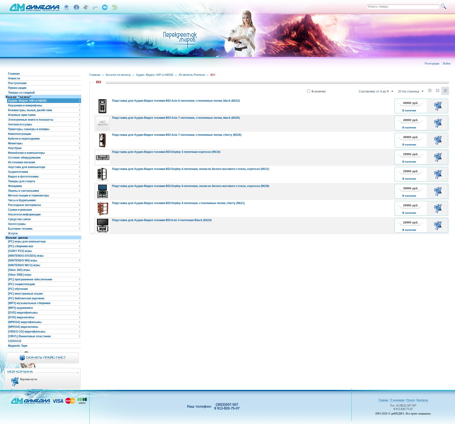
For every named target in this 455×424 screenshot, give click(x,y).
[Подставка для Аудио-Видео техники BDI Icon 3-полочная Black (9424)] (103, 226)
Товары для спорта (21, 181)
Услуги (13, 233)
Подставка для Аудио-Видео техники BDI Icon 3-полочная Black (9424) (162, 220)
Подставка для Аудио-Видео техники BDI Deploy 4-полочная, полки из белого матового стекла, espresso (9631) (190, 169)
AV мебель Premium (192, 75)
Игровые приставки (22, 115)
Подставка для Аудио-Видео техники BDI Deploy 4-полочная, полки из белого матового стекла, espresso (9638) (190, 186)
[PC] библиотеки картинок (26, 298)
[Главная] (67, 7)
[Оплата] (86, 7)
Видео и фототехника (23, 176)
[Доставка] (105, 7)
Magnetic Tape (17, 345)
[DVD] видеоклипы (21, 317)
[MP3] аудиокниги (20, 308)
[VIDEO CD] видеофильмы (26, 331)
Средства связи (19, 219)
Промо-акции (17, 88)
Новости (14, 78)
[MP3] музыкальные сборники (29, 303)
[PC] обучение (18, 289)
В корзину (438, 106)
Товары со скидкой (21, 92)
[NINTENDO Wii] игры (22, 260)
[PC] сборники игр (20, 246)
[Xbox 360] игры (19, 270)
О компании (397, 400)
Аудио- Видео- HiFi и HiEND (27, 100)
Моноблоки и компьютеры (26, 153)
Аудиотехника (18, 171)
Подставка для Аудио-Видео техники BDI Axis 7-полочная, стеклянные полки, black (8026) (176, 117)
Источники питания (21, 162)
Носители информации (24, 214)
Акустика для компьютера (26, 167)
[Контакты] (95, 7)
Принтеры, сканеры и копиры (28, 129)
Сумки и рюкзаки (20, 209)
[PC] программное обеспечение (30, 279)
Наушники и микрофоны (25, 105)
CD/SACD (14, 341)
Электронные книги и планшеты (30, 119)
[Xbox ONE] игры (19, 274)
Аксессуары (17, 224)
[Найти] (444, 7)
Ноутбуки (14, 148)
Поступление (17, 83)
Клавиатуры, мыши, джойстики (30, 110)
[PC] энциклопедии (21, 284)
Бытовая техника (20, 228)
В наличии (319, 91)
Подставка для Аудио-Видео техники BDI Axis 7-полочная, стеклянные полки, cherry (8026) (176, 135)
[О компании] (76, 7)
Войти (446, 63)
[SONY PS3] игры (20, 251)
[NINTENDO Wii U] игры (24, 265)
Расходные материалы (24, 205)
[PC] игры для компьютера (27, 241)
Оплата (410, 400)
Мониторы (15, 143)
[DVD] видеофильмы (23, 312)
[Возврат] (114, 7)
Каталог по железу (118, 75)
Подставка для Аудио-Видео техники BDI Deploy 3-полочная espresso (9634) (166, 152)
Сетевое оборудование (24, 157)
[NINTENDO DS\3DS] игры (26, 255)
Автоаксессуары (20, 124)
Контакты (422, 400)
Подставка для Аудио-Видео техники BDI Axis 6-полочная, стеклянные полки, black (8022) (176, 100)
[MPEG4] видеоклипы (23, 326)
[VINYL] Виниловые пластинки (29, 336)
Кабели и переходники (24, 138)
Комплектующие (19, 134)
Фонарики (15, 186)
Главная (14, 73)
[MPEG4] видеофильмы (24, 322)
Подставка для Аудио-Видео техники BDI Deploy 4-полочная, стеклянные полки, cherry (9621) (178, 203)
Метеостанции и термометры (28, 195)
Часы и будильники (22, 200)
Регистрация (432, 63)
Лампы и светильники (23, 190)
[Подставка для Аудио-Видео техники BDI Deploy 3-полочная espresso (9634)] (103, 157)
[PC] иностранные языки (25, 293)
